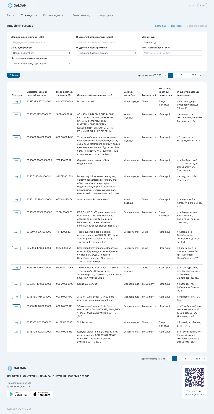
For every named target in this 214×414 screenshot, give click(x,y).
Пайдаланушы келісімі (19, 383)
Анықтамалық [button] (81, 15)
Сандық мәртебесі (21, 47)
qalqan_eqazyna (195, 394)
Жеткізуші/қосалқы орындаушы (29, 58)
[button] (191, 5)
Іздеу (15, 75)
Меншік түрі (148, 37)
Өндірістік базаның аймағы (91, 47)
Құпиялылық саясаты (18, 386)
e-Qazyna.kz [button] (107, 15)
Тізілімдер (176, 25)
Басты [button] (10, 15)
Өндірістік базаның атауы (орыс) (94, 37)
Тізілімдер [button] (27, 15)
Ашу (16, 101)
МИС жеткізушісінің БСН (156, 47)
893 (194, 75)
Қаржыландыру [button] (53, 15)
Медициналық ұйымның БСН (27, 37)
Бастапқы (160, 25)
